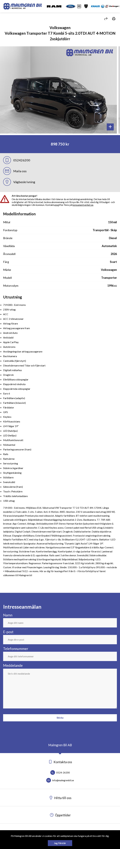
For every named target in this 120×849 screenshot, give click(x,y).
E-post (8, 632)
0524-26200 (63, 772)
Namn (7, 615)
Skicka (60, 717)
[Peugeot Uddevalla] (86, 6)
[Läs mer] (73, 6)
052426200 (21, 160)
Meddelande (13, 665)
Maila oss (20, 171)
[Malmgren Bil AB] (22, 6)
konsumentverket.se (82, 205)
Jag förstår (60, 843)
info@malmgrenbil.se (63, 780)
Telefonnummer (15, 649)
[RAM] (54, 6)
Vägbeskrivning (24, 182)
